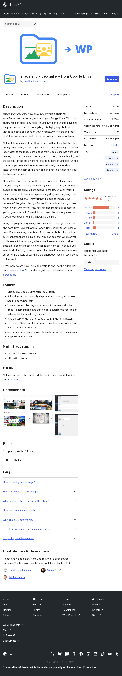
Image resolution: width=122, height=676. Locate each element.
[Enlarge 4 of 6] (48, 416)
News (6, 604)
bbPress (9, 635)
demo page (9, 274)
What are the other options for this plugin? (26, 501)
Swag (96, 615)
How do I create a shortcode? (20, 510)
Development (63, 94)
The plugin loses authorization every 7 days (27, 529)
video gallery (112, 170)
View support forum (95, 269)
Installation (43, 94)
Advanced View (92, 178)
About (6, 599)
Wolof (13, 654)
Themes (37, 604)
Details (10, 94)
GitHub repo (14, 379)
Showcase (38, 599)
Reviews (25, 94)
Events (96, 604)
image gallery (112, 164)
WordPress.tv (71, 615)
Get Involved (99, 599)
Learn (65, 599)
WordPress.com (13, 624)
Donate (97, 609)
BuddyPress (11, 640)
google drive (112, 158)
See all (115, 233)
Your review (90, 233)
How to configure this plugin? (19, 482)
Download (112, 79)
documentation (15, 270)
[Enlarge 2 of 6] (22, 415)
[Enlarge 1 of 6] (22, 399)
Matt (7, 630)
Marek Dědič (54, 570)
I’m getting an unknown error (18, 538)
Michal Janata (17, 577)
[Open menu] (117, 4)
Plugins (36, 609)
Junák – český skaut (35, 81)
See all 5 (115, 145)
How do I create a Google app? (20, 491)
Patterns (37, 615)
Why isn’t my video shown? (18, 519)
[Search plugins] (34, 24)
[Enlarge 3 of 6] (48, 399)
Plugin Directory (11, 13)
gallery (115, 152)
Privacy (7, 615)
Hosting (7, 609)
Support (114, 94)
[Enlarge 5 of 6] (74, 399)
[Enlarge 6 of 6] (74, 417)
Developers (68, 609)
